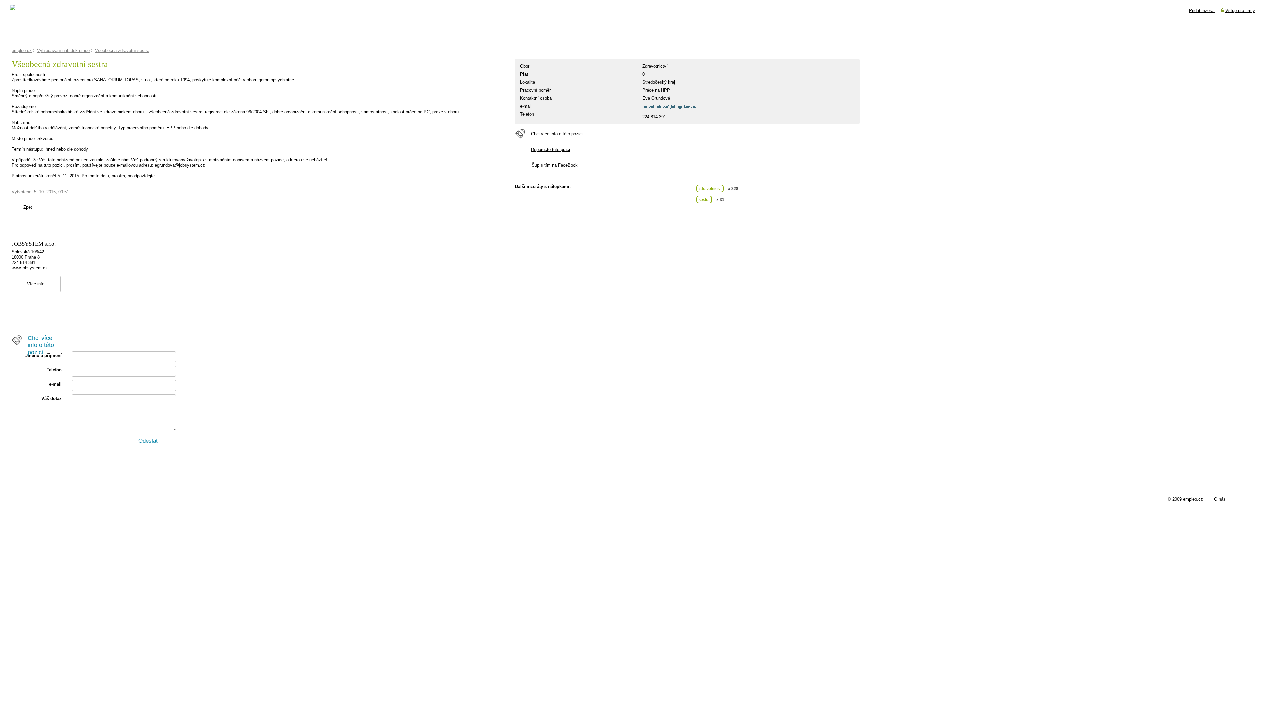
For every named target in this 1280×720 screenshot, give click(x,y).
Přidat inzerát (1202, 10)
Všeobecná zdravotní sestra (122, 50)
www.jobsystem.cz (30, 267)
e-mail (55, 384)
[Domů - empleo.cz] (28, 9)
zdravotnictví (710, 188)
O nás (1220, 499)
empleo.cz (22, 50)
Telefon (54, 369)
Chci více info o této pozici (557, 133)
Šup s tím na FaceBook (555, 165)
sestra (704, 199)
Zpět (27, 207)
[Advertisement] (133, 219)
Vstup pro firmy (1240, 10)
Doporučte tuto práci (550, 149)
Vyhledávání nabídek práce (63, 50)
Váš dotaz (51, 398)
